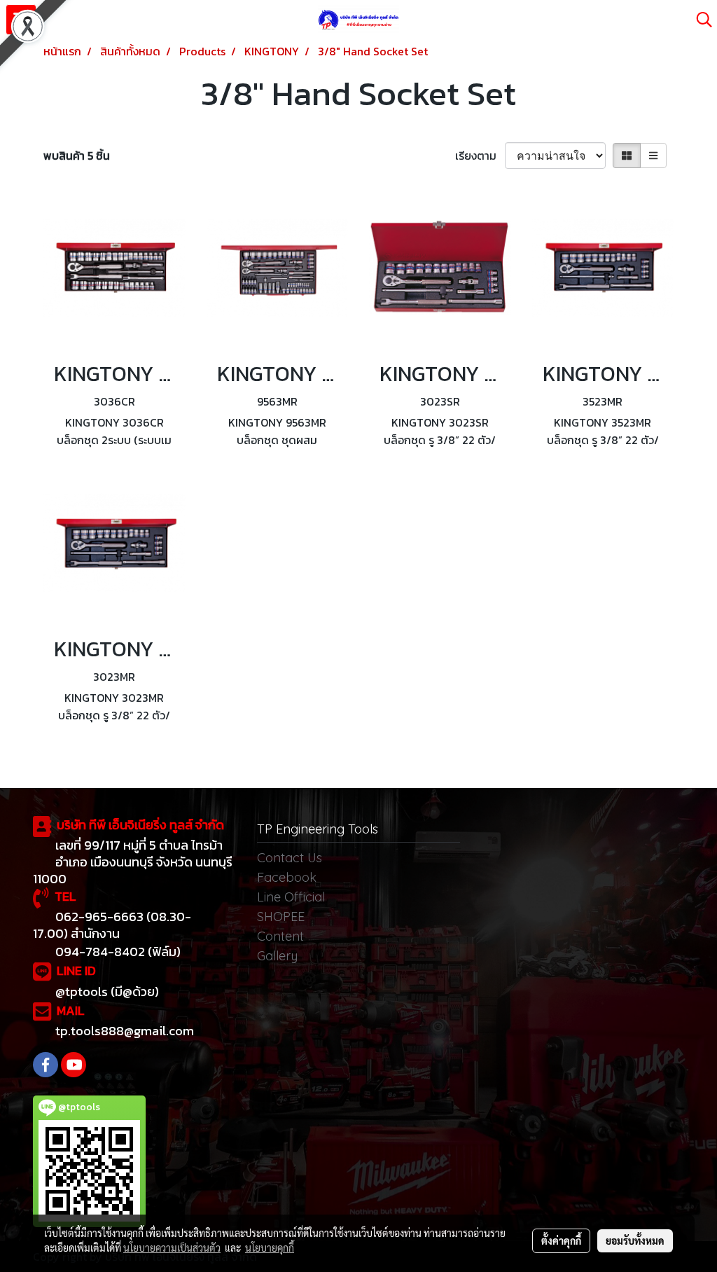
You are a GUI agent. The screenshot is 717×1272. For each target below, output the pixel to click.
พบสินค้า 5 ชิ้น (76, 155)
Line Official (291, 897)
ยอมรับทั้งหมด (635, 1240)
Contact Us (289, 858)
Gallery (277, 956)
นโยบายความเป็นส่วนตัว (172, 1247)
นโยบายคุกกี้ (269, 1247)
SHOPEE (281, 916)
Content (280, 936)
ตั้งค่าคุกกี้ (561, 1240)
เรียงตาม (480, 155)
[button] (699, 19)
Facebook (286, 877)
